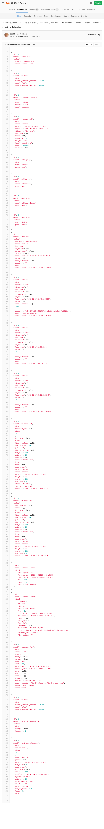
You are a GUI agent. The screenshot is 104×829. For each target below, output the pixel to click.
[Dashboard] (8, 4)
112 (6, 316)
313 (6, 798)
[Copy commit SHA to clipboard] (99, 34)
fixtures (54, 23)
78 (7, 234)
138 (6, 378)
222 (6, 580)
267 (6, 688)
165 (6, 443)
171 (6, 457)
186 (6, 493)
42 (7, 148)
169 (6, 453)
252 (6, 652)
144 (6, 393)
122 (6, 340)
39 (7, 141)
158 (6, 426)
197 (6, 520)
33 (7, 126)
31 (7, 121)
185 (6, 491)
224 (6, 585)
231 (6, 601)
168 (6, 450)
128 (6, 354)
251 (6, 649)
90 (7, 263)
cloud (24, 3)
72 (7, 220)
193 (6, 510)
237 (6, 616)
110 (6, 311)
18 (7, 90)
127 (6, 352)
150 (6, 407)
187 (6, 496)
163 (6, 438)
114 (6, 321)
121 (6, 337)
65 (7, 203)
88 (7, 258)
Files (19, 16)
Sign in (98, 3)
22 (7, 100)
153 (6, 414)
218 (6, 570)
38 (7, 138)
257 (6, 664)
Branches (37, 16)
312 (6, 796)
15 (7, 83)
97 (7, 280)
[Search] (91, 3)
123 (6, 342)
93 (7, 270)
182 (6, 484)
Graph (65, 16)
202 (6, 532)
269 (6, 693)
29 (7, 117)
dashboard (43, 23)
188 (6, 498)
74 (7, 225)
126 (6, 349)
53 (7, 174)
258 (6, 666)
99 (7, 285)
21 (7, 97)
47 (7, 160)
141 (6, 385)
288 (6, 738)
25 (7, 107)
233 (6, 606)
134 (6, 369)
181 (6, 481)
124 (6, 345)
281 (6, 721)
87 (7, 256)
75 (7, 227)
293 (6, 750)
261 (6, 673)
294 (6, 753)
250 (6, 647)
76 (7, 229)
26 (7, 109)
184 (6, 489)
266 (6, 685)
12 (7, 76)
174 (6, 465)
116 (6, 325)
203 (6, 534)
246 (6, 637)
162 (6, 436)
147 (6, 400)
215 (6, 563)
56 (7, 181)
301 (6, 769)
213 (6, 558)
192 (6, 508)
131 (6, 361)
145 (6, 395)
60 (7, 191)
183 (6, 486)
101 (6, 289)
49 (7, 165)
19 (7, 93)
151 (6, 409)
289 (6, 741)
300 (6, 767)
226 (6, 589)
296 (6, 757)
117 (6, 328)
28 (7, 114)
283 (6, 726)
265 (6, 683)
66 (7, 205)
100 (6, 287)
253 (6, 654)
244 (6, 633)
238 (6, 618)
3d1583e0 (92, 35)
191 (6, 505)
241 (6, 625)
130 (6, 359)
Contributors (56, 16)
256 (6, 661)
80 (7, 239)
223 (6, 582)
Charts (84, 16)
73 (7, 222)
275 (6, 707)
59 (7, 189)
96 (7, 277)
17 (7, 88)
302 (6, 772)
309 (6, 789)
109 (6, 309)
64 (7, 201)
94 (7, 273)
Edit (96, 44)
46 (7, 157)
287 (6, 736)
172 (6, 460)
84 (7, 249)
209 (6, 549)
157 (6, 424)
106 (6, 301)
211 (6, 553)
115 (6, 323)
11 (7, 73)
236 (6, 613)
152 (6, 412)
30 (7, 119)
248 (6, 642)
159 (6, 429)
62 (7, 196)
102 (6, 292)
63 (7, 198)
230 (6, 599)
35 (7, 131)
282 (6, 724)
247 (6, 640)
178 (6, 474)
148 (6, 402)
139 (6, 381)
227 (6, 592)
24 (7, 105)
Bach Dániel (15, 36)
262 (6, 676)
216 (6, 565)
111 (6, 313)
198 (6, 522)
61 (7, 193)
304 (6, 777)
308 (6, 786)
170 (6, 455)
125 (6, 347)
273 (6, 702)
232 (6, 604)
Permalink (96, 23)
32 (7, 124)
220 (6, 575)
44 (7, 153)
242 (6, 628)
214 (6, 561)
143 (6, 390)
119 (6, 333)
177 (6, 472)
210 (6, 551)
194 (6, 513)
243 (6, 630)
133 (6, 366)
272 (6, 700)
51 (7, 169)
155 (6, 419)
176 (6, 469)
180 (6, 479)
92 (7, 268)
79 (7, 237)
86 (7, 253)
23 (7, 102)
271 (6, 697)
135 (6, 371)
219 (6, 573)
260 (6, 671)
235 (6, 611)
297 (6, 760)
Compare (75, 16)
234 (6, 609)
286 (6, 733)
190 (6, 503)
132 (6, 364)
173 (6, 462)
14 (7, 81)
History (87, 23)
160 (6, 431)
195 (6, 515)
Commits (27, 16)
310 (6, 791)
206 (6, 541)
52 (7, 172)
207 (6, 544)
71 (7, 217)
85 (7, 251)
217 (6, 568)
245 (6, 635)
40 (7, 143)
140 (6, 383)
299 (6, 765)
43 (7, 150)
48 (7, 162)
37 (7, 136)
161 (6, 433)
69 (7, 213)
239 (6, 621)
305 (6, 779)
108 (6, 306)
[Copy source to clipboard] (87, 44)
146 (6, 397)
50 (7, 167)
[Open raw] (91, 44)
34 (7, 129)
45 (7, 155)
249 (6, 645)
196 (6, 517)
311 (6, 793)
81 (7, 241)
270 (6, 695)
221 (6, 577)
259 (6, 669)
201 (6, 529)
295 (6, 755)
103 (6, 294)
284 (6, 729)
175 (6, 467)
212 (6, 556)
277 (6, 712)
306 (6, 781)
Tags (46, 16)
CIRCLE (15, 3)
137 (6, 376)
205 (6, 539)
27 (7, 112)
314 (6, 801)
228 (6, 594)
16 (7, 85)
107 (6, 304)
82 (7, 244)
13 (7, 78)
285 (6, 731)
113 (6, 318)
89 (7, 261)
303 (6, 774)
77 (7, 232)
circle (34, 23)
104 (6, 297)
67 (7, 208)
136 (6, 373)
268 (6, 690)
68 (7, 210)
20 (7, 95)
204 (6, 537)
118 (6, 330)
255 (6, 659)
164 (6, 441)
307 (6, 784)
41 (7, 145)
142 (6, 388)
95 (7, 275)
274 (6, 705)
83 (7, 246)
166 (6, 445)
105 (6, 299)
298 (6, 762)
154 (6, 417)
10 (7, 71)
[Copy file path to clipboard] (33, 44)
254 (6, 657)
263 (6, 678)
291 (6, 745)
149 (6, 405)
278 (6, 714)
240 (6, 623)
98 (7, 282)
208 (6, 546)
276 (6, 709)
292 (6, 748)
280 (6, 719)
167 (6, 448)
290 (6, 743)
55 (7, 179)
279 (6, 717)
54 (7, 177)
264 (6, 681)
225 (6, 587)
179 (6, 477)
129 (6, 357)
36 (7, 133)
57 (7, 184)
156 (6, 421)
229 (6, 597)
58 (7, 186)
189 (6, 501)
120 (6, 335)
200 (6, 527)
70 (7, 215)
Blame (78, 23)
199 (6, 525)
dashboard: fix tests (18, 34)
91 (7, 265)
